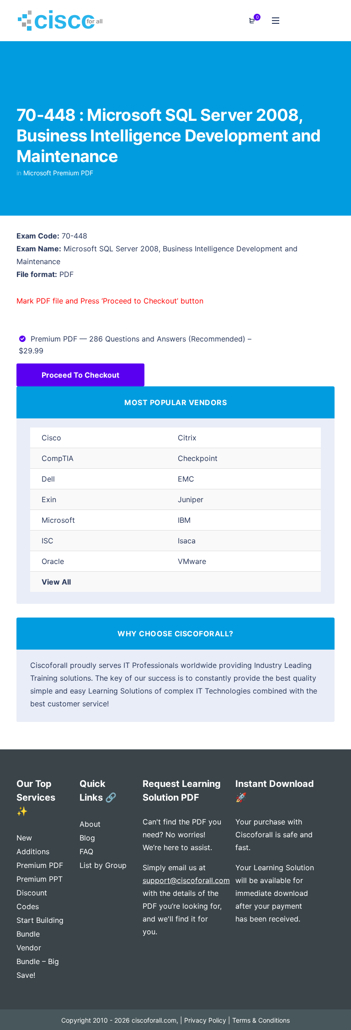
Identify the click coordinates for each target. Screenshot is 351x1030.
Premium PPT (39, 879)
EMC (186, 478)
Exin (49, 499)
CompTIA (58, 458)
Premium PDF (39, 865)
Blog (87, 837)
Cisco (51, 437)
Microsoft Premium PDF (58, 173)
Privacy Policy (205, 1020)
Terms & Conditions (261, 1020)
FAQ (86, 851)
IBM (184, 520)
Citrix (187, 437)
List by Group (103, 865)
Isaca (187, 540)
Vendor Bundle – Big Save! (37, 961)
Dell (48, 478)
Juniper (190, 499)
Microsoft (58, 520)
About (90, 824)
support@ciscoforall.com (186, 880)
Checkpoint (198, 458)
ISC (47, 540)
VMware (192, 561)
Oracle (53, 561)
